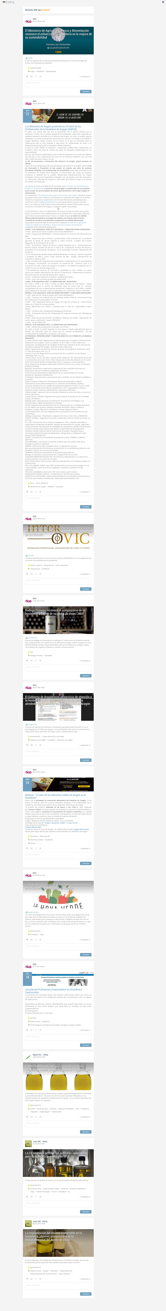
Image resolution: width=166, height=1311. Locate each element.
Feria (32, 483)
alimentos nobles (36, 840)
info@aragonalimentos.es (48, 202)
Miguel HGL (37, 1055)
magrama (34, 1112)
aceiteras (52, 1109)
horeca (54, 1191)
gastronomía (35, 1021)
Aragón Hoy (32, 724)
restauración (35, 569)
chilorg (45, 1055)
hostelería (40, 71)
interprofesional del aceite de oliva (43, 1274)
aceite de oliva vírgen (51, 1189)
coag (32, 1191)
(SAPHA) (51, 487)
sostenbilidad (51, 71)
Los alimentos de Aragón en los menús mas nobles (57, 195)
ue (69, 1191)
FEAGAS (31, 555)
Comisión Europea (43, 1191)
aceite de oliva (42, 1109)
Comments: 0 (85, 76)
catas (42, 934)
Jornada (33, 1018)
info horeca (32, 638)
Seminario (34, 836)
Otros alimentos (42, 483)
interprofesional (66, 1271)
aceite (32, 1109)
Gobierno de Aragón (38, 740)
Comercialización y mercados (53, 736)
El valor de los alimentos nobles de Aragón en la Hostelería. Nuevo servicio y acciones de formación (55, 224)
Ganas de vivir (33, 912)
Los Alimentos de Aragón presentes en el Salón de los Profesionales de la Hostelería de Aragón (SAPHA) (53, 128)
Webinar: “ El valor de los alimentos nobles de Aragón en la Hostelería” (55, 796)
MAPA (30, 58)
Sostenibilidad (35, 68)
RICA (34, 19)
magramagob (45, 1112)
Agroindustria (35, 1105)
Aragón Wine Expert (81, 829)
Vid (31, 652)
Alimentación (49, 565)
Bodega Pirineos (36, 655)
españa (46, 1271)
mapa (32, 71)
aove (77, 1109)
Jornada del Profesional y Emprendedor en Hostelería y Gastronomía (53, 991)
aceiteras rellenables (66, 1109)
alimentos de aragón (38, 487)
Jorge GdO (37, 1142)
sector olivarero (64, 1274)
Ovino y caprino (36, 565)
